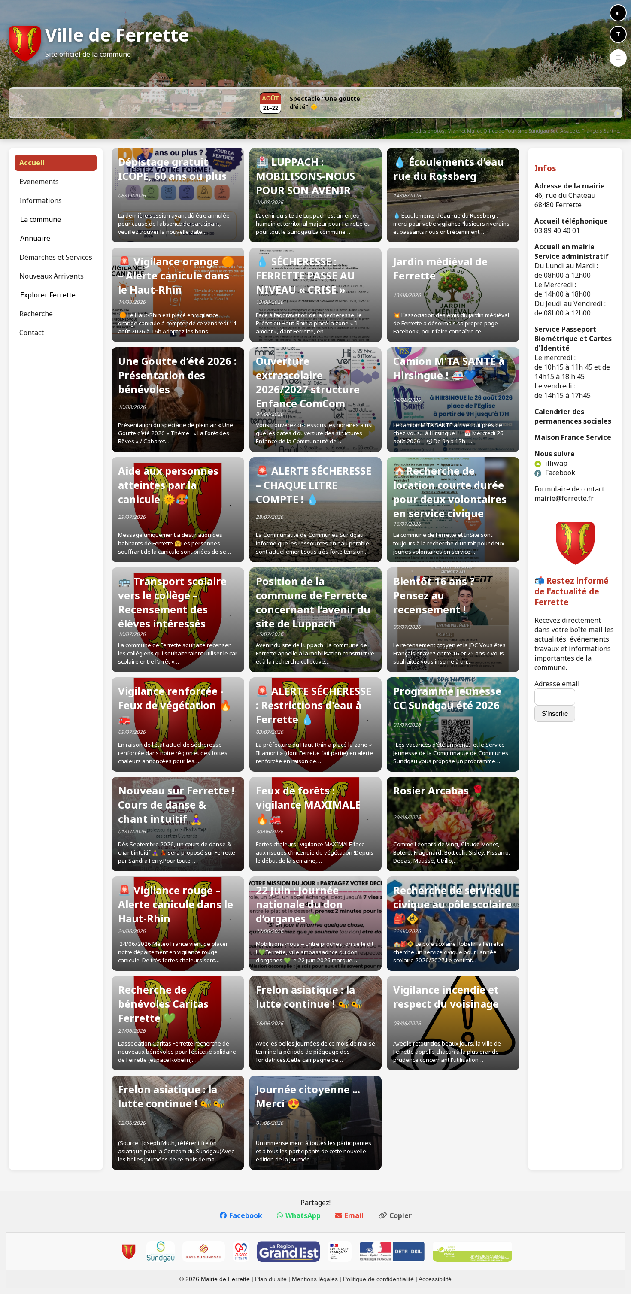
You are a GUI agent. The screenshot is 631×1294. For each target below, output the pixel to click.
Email (354, 1215)
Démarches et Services (55, 257)
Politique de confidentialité (378, 1279)
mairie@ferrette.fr (564, 498)
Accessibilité (435, 1279)
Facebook (559, 472)
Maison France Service (572, 437)
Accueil (32, 162)
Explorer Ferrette (48, 295)
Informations (40, 200)
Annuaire (35, 238)
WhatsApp (303, 1215)
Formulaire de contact (569, 489)
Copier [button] (400, 1215)
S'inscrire (555, 713)
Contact (31, 332)
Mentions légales (315, 1279)
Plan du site (271, 1279)
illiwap (555, 463)
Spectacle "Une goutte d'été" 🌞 (325, 102)
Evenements (39, 181)
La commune (40, 219)
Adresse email (557, 683)
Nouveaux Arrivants (51, 276)
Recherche (36, 313)
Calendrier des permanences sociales (572, 416)
